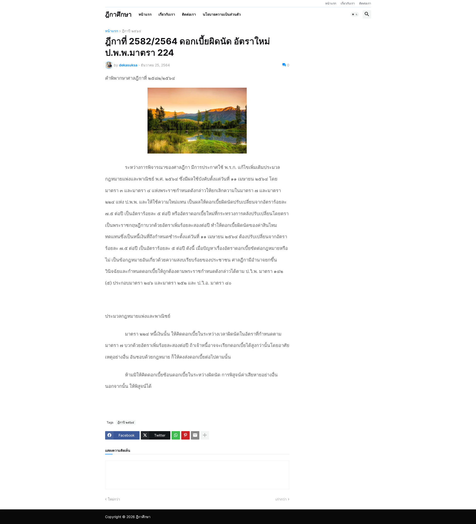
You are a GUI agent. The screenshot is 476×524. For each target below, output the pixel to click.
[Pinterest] (185, 435)
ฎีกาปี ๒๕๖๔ (131, 31)
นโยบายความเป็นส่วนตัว (222, 14)
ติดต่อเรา (365, 3)
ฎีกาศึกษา (118, 14)
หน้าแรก (330, 3)
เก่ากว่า (281, 499)
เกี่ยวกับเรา (348, 3)
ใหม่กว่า (114, 499)
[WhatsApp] (176, 435)
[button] (355, 14)
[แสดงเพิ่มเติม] (205, 435)
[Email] (195, 435)
